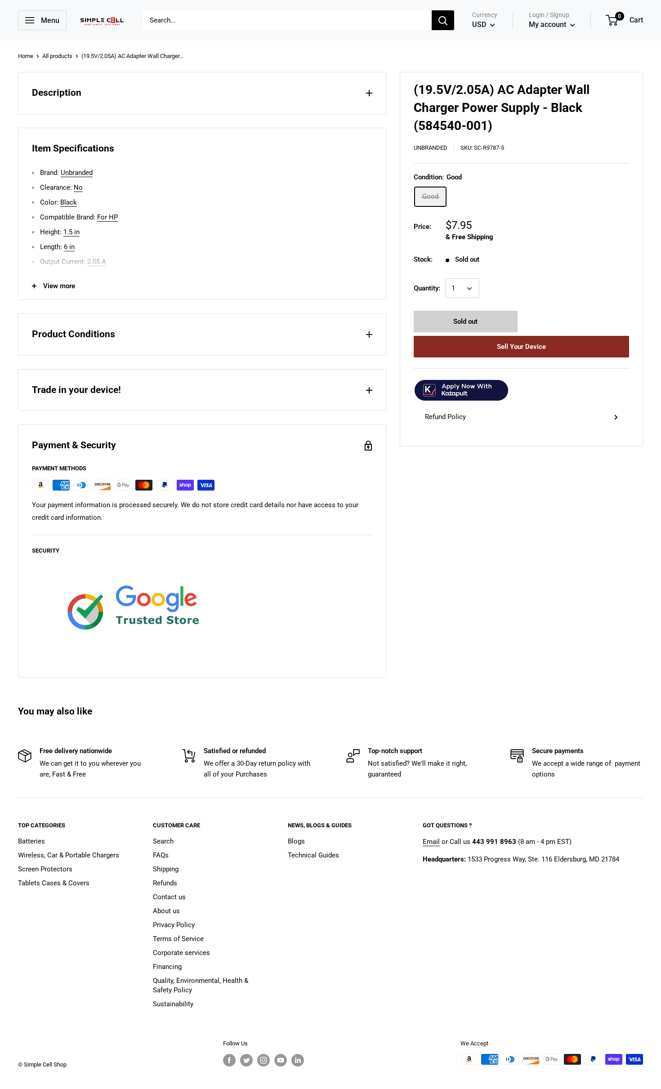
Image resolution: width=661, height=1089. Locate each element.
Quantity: (427, 289)
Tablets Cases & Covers (53, 883)
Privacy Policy (174, 925)
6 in (69, 247)
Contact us (169, 897)
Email (431, 842)
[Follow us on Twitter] (246, 1060)
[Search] (443, 20)
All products (57, 56)
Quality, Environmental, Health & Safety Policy (200, 985)
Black (68, 202)
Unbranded (430, 147)
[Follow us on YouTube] (280, 1060)
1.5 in (71, 232)
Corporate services (181, 953)
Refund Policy (445, 417)
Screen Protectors (45, 869)
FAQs (161, 855)
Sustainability (173, 1004)
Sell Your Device (521, 347)
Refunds (165, 883)
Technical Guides (313, 855)
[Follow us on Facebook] (229, 1060)
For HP (107, 217)
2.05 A (96, 262)
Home (25, 56)
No (78, 187)
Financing (167, 967)
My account (548, 24)
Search (163, 841)
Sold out (465, 322)
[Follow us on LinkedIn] (297, 1060)
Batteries (31, 841)
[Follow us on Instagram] (263, 1060)
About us (166, 911)
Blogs (296, 841)
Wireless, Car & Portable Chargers (68, 855)
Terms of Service (178, 939)
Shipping (166, 869)
